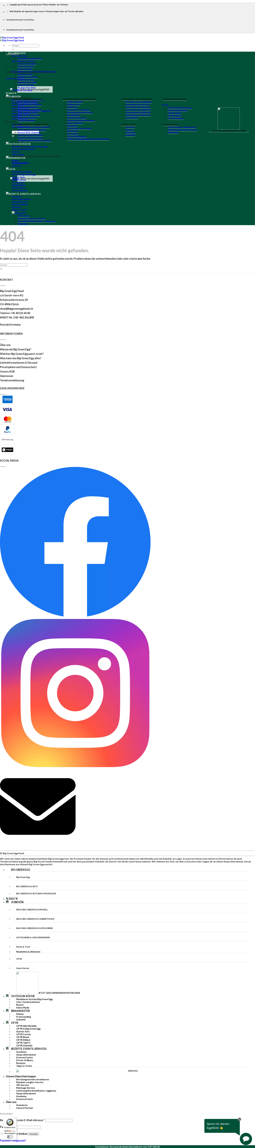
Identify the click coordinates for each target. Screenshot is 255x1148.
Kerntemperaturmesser (80, 112)
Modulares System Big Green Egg (29, 146)
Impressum (6, 376)
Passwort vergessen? (13, 1140)
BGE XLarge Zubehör (29, 115)
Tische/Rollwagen (76, 136)
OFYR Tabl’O (175, 113)
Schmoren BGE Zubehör (30, 135)
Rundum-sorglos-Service (29, 1082)
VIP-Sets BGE (25, 69)
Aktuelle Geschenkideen (139, 101)
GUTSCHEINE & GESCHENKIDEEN (136, 99)
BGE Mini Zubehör (27, 101)
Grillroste (72, 107)
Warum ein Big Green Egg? (15, 349)
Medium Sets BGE (27, 82)
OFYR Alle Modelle (178, 110)
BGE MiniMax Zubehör (30, 104)
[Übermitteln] (13, 49)
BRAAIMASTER (17, 157)
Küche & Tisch (128, 124)
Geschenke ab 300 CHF (138, 115)
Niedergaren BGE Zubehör (32, 129)
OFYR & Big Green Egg (180, 107)
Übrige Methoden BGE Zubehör (34, 140)
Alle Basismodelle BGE (30, 58)
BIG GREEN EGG (17, 53)
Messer (130, 129)
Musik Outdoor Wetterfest (182, 129)
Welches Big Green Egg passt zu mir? (22, 353)
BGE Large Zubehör (28, 112)
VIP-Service (24, 215)
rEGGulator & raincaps (79, 128)
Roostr (15, 151)
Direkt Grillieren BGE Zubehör (34, 127)
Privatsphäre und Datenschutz (18, 367)
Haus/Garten (170, 124)
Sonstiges (72, 133)
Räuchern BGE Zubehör (30, 137)
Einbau (15, 160)
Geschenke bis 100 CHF (138, 107)
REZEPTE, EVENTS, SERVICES (25, 193)
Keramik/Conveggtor (78, 109)
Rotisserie (72, 131)
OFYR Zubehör (176, 118)
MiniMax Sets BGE (27, 77)
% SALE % (12, 898)
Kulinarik (130, 135)
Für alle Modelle (26, 120)
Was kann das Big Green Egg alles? (20, 358)
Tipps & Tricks (19, 209)
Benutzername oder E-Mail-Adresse (22, 1120)
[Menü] (15, 1119)
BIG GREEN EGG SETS (23, 61)
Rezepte (16, 207)
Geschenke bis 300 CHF (138, 112)
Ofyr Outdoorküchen (23, 149)
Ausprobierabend (21, 199)
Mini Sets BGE (25, 74)
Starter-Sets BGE (27, 63)
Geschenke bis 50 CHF (137, 104)
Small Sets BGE (26, 79)
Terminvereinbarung (12, 380)
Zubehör (16, 165)
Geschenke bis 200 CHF (138, 109)
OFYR (165, 105)
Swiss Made (18, 154)
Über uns (10, 121)
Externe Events (20, 201)
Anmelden (33, 1134)
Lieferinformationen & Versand (18, 362)
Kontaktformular (10, 324)
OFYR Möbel (174, 115)
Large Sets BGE (26, 85)
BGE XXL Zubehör (27, 117)
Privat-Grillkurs (20, 204)
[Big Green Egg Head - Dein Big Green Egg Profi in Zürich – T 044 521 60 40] (12, 39)
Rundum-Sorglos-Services (32, 218)
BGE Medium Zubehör (29, 109)
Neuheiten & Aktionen (174, 99)
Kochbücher (73, 115)
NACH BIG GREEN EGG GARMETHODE (30, 124)
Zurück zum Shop (15, 78)
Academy (17, 196)
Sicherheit (173, 132)
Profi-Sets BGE (26, 66)
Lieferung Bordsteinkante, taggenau (36, 1090)
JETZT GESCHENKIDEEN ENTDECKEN (229, 131)
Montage (23, 223)
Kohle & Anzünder (76, 117)
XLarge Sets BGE (27, 87)
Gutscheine (132, 117)
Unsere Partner (24, 1107)
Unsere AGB (7, 371)
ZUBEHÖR (17, 902)
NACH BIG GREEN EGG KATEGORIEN (79, 99)
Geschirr (130, 127)
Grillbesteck (73, 104)
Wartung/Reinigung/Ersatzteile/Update (88, 139)
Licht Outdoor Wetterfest (182, 127)
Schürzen (130, 132)
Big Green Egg (19, 55)
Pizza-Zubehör (75, 123)
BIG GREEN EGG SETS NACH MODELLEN (33, 71)
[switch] (10, 1137)
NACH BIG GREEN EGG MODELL (27, 99)
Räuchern (72, 125)
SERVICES (20, 213)
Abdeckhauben (75, 101)
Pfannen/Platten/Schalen (81, 120)
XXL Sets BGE (25, 90)
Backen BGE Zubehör (29, 132)
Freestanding (19, 163)
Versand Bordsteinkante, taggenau (36, 221)
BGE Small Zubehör (28, 107)
